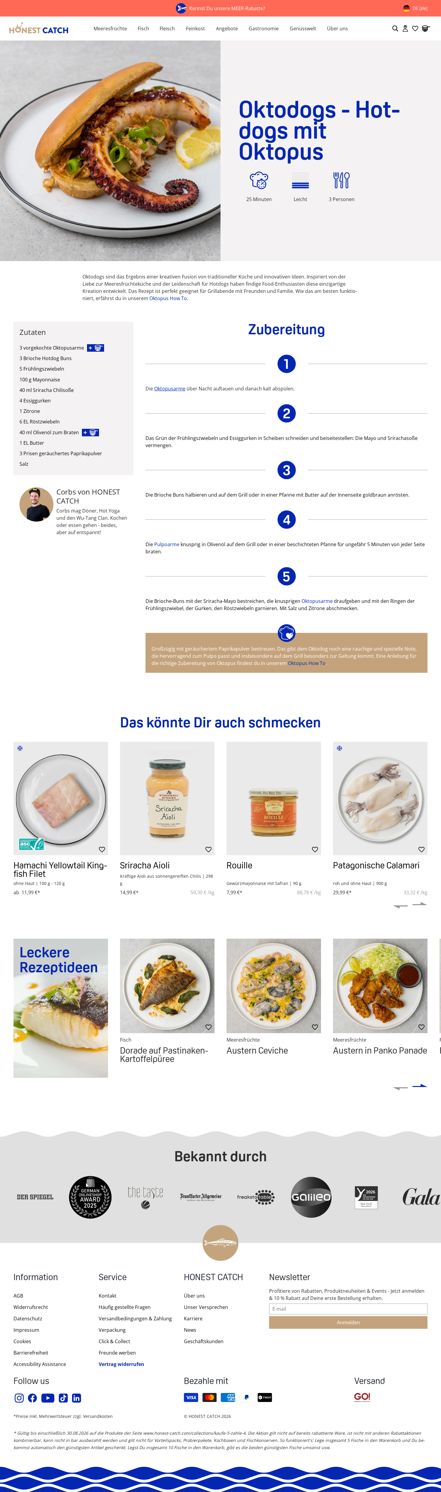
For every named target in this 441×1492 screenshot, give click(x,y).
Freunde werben (117, 1352)
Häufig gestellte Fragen (125, 1307)
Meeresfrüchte (110, 28)
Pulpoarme (166, 544)
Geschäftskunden (204, 1341)
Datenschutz (28, 1318)
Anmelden (348, 1322)
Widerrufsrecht (31, 1307)
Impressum (26, 1330)
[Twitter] (64, 1398)
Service (113, 1278)
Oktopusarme (169, 388)
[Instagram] (20, 1398)
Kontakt (107, 1295)
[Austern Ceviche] (273, 986)
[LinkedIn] (77, 1398)
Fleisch (167, 28)
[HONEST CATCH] (44, 29)
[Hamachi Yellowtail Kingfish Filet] (61, 798)
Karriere (193, 1318)
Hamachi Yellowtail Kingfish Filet (60, 869)
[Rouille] (273, 798)
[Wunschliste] (415, 28)
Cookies (22, 1341)
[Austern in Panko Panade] (380, 986)
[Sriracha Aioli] (167, 798)
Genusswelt (303, 28)
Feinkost (195, 28)
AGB (18, 1295)
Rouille (239, 865)
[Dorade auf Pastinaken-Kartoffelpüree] (167, 986)
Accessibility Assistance (40, 1364)
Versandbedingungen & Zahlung (135, 1318)
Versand (369, 1382)
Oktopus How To (168, 298)
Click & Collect (114, 1341)
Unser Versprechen (206, 1307)
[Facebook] (33, 1398)
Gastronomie (264, 28)
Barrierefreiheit (31, 1352)
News (190, 1330)
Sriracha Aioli (145, 865)
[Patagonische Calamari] (380, 798)
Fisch (143, 28)
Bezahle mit (206, 1382)
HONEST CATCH (213, 1278)
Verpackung (112, 1330)
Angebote (227, 28)
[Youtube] (48, 1398)
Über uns (337, 28)
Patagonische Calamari (376, 865)
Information (36, 1278)
